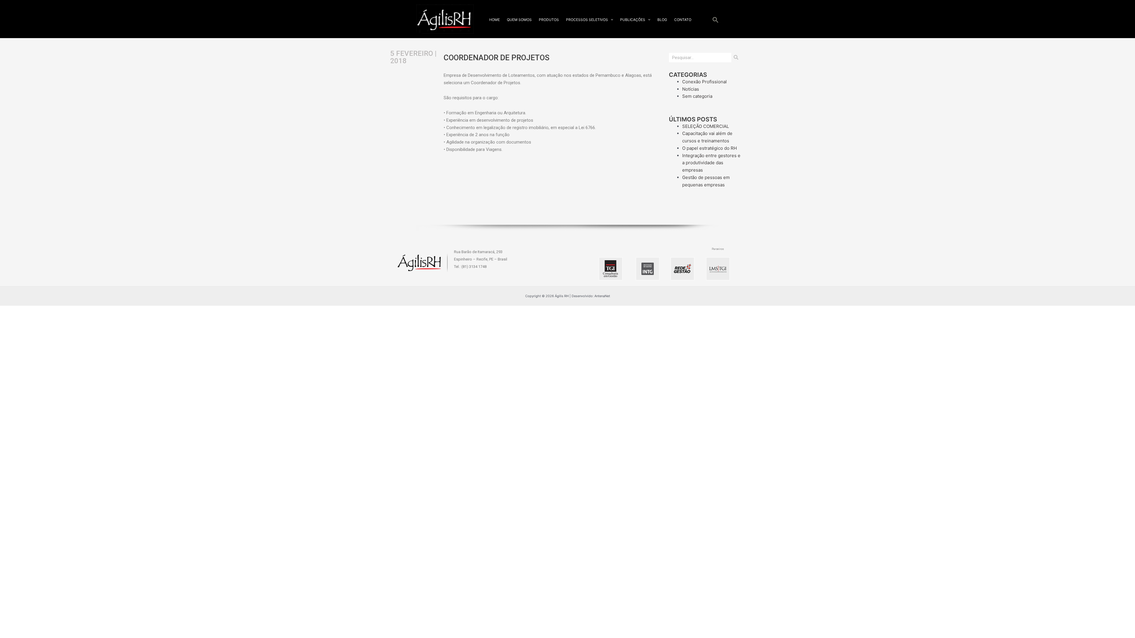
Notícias (690, 89)
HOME (494, 19)
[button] (610, 20)
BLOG (662, 19)
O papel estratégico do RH (709, 148)
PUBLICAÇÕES (632, 19)
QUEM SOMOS (519, 19)
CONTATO (682, 19)
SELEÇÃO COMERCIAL (705, 126)
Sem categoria (697, 96)
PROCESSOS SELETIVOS (587, 19)
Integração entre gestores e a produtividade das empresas (711, 163)
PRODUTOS (549, 19)
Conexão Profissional (704, 81)
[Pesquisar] (736, 57)
